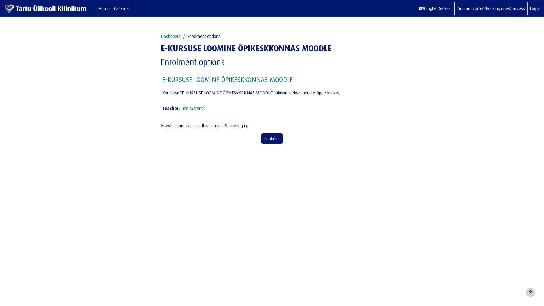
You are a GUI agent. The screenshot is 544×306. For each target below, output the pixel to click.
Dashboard (171, 36)
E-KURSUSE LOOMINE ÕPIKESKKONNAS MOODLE (227, 79)
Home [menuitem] (104, 8)
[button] (434, 8)
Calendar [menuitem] (122, 8)
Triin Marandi (193, 108)
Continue (272, 138)
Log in (535, 8)
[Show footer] (530, 292)
